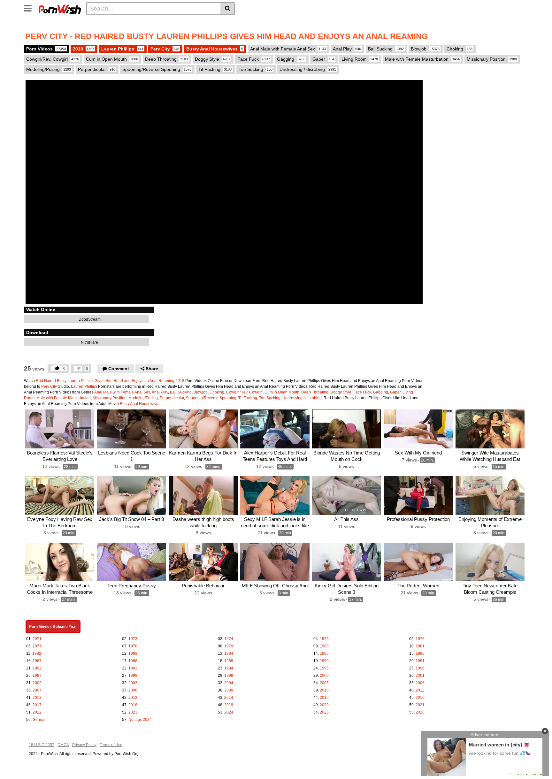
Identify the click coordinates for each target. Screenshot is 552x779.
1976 (420, 639)
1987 (37, 661)
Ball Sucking (386, 48)
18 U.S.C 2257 (41, 745)
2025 (324, 712)
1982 (36, 653)
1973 (132, 639)
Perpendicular (96, 69)
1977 (37, 646)
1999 (228, 675)
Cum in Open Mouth (112, 59)
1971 (37, 639)
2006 (420, 683)
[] (227, 8)
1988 (132, 661)
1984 (228, 653)
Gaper (323, 59)
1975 (324, 639)
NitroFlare (89, 342)
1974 (228, 639)
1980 (324, 646)
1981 (420, 646)
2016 (420, 697)
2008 (132, 690)
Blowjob (425, 48)
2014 (228, 697)
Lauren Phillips (122, 48)
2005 (324, 683)
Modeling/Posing (48, 69)
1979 (228, 646)
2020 (324, 705)
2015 (324, 697)
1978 (132, 646)
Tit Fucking (215, 69)
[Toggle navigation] (30, 7)
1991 (420, 661)
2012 (37, 697)
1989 (228, 661)
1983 (132, 653)
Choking (459, 48)
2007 (37, 690)
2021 (420, 705)
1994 (228, 668)
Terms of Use (111, 745)
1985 (324, 653)
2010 (324, 690)
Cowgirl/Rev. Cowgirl (52, 59)
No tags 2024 (140, 719)
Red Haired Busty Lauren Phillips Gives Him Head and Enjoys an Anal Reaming (105, 380)
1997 (37, 675)
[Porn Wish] (59, 8)
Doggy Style (212, 59)
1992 (37, 668)
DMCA (63, 745)
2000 (324, 675)
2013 (132, 697)
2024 (228, 712)
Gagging (291, 59)
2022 (37, 712)
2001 (420, 675)
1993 (132, 668)
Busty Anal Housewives (214, 48)
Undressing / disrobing (308, 69)
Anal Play (347, 48)
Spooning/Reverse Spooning (156, 69)
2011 (420, 690)
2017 (37, 705)
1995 (324, 668)
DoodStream (89, 319)
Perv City (164, 48)
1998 (132, 675)
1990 (324, 661)
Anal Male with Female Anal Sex (288, 48)
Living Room (359, 59)
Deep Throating (166, 59)
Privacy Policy (84, 745)
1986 (420, 653)
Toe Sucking (255, 69)
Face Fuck (253, 59)
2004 (228, 683)
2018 (83, 48)
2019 (228, 705)
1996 (420, 668)
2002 (37, 683)
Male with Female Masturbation (422, 59)
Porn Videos (46, 48)
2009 (228, 690)
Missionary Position (492, 59)
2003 (132, 683)
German (40, 719)
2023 (132, 712)
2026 (420, 712)
